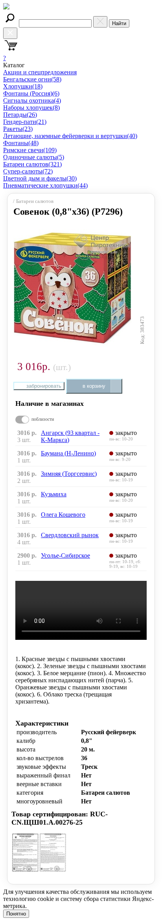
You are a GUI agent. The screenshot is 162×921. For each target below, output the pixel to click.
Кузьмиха (53, 494)
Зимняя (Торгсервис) (69, 473)
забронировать (43, 386)
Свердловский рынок (70, 535)
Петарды (20, 114)
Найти (119, 23)
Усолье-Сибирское (65, 555)
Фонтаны (21, 143)
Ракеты (18, 128)
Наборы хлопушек (31, 107)
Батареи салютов (32, 164)
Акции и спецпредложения (40, 72)
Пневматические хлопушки (45, 185)
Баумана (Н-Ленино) (68, 453)
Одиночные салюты (33, 157)
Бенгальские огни (32, 79)
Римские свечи (30, 150)
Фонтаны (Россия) (31, 93)
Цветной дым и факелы (40, 178)
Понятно (16, 914)
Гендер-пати (24, 121)
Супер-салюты (28, 171)
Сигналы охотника (32, 100)
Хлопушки (22, 86)
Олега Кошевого (63, 514)
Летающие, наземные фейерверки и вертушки (70, 136)
